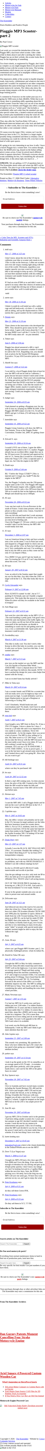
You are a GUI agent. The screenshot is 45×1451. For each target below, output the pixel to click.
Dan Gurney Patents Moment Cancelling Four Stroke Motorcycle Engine (19, 1337)
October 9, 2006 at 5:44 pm (16, 469)
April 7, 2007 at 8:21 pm (14, 720)
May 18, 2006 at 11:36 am (15, 302)
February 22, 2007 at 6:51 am (16, 611)
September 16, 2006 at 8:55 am (17, 402)
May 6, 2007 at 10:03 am (15, 816)
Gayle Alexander (11, 585)
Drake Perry (10, 840)
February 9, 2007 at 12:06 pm (16, 589)
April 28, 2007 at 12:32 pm (15, 777)
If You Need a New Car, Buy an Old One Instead (24, 1396)
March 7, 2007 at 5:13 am (15, 659)
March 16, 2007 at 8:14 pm (15, 687)
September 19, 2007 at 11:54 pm (18, 1058)
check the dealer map (27, 170)
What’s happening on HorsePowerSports (19, 1382)
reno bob (8, 716)
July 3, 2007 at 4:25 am (14, 944)
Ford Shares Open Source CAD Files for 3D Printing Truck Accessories (22, 1392)
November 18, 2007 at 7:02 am (17, 1079)
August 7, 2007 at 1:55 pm (15, 999)
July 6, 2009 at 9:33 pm (14, 1199)
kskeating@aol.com (13, 1145)
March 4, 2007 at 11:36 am (15, 639)
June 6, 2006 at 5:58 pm (14, 343)
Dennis (8, 317)
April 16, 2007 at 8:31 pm (15, 764)
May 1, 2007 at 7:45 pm (14, 798)
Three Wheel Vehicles (33, 180)
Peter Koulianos (11, 1182)
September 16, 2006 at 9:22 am (17, 424)
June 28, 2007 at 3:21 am (15, 903)
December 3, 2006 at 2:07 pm (16, 535)
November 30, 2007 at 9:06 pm (17, 1112)
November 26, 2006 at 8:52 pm (17, 502)
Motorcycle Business (16, 180)
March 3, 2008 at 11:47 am (15, 1156)
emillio (7, 655)
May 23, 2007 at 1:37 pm (15, 844)
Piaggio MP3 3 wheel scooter (24, 174)
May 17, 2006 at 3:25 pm (15, 254)
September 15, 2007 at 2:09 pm (17, 1038)
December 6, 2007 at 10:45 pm (17, 1141)
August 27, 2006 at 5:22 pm (16, 367)
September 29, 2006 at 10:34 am (18, 443)
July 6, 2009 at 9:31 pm (14, 1186)
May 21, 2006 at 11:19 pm (15, 321)
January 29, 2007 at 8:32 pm (16, 570)
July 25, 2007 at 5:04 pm (15, 959)
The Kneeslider (6, 21)
